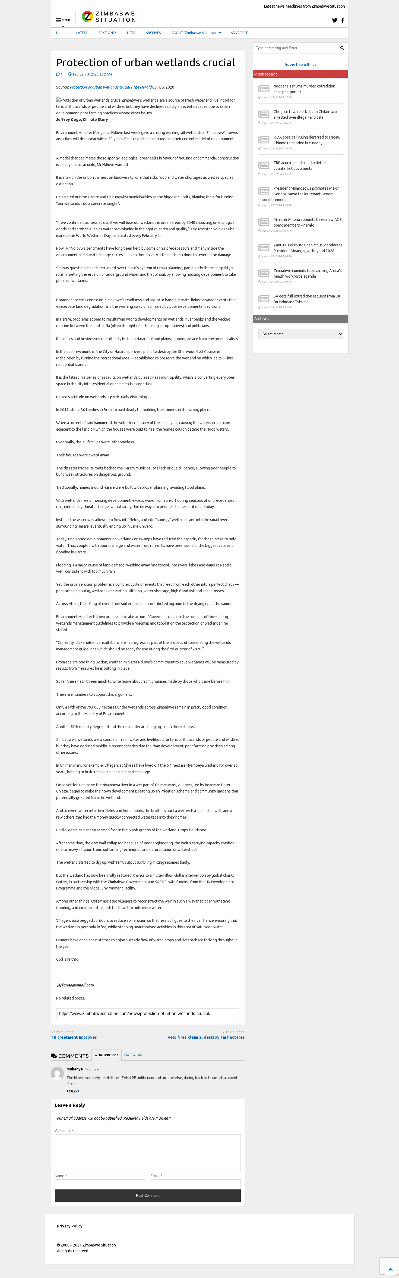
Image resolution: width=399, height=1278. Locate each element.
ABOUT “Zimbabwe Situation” (194, 33)
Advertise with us (300, 64)
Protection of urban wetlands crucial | (110, 87)
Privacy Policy (70, 1226)
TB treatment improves (74, 1037)
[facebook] (342, 20)
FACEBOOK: (133, 1055)
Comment (64, 1131)
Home (60, 33)
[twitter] (334, 20)
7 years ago (92, 1069)
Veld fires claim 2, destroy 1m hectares (206, 1037)
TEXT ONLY (107, 33)
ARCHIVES (153, 33)
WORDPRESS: (106, 1055)
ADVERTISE (239, 33)
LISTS (131, 33)
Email (156, 1176)
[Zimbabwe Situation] (109, 20)
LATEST (82, 33)
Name (61, 1176)
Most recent (265, 74)
